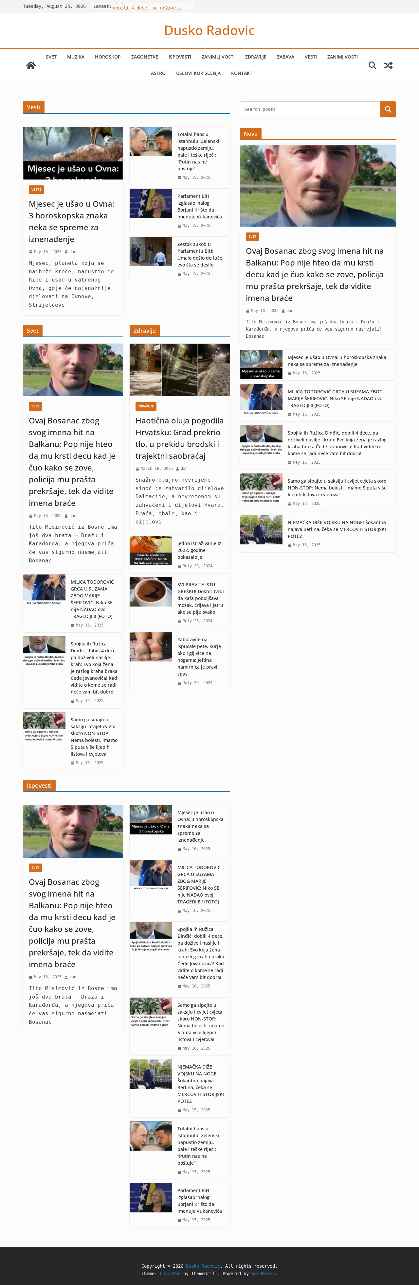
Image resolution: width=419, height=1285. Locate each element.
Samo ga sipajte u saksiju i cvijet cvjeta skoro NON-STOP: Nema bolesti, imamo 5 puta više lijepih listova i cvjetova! (94, 736)
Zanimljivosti (218, 57)
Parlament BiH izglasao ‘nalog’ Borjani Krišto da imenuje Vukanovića (199, 206)
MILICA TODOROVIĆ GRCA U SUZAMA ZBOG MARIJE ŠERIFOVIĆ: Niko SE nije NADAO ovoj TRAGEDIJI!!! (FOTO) (92, 599)
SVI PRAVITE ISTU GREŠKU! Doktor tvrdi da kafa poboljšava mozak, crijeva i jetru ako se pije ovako (200, 598)
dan (72, 251)
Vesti (311, 57)
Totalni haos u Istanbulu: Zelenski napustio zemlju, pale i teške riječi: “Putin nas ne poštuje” (198, 151)
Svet (51, 57)
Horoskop (108, 57)
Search (388, 109)
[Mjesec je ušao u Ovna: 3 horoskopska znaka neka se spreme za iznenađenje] (73, 153)
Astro (158, 73)
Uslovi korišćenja (198, 73)
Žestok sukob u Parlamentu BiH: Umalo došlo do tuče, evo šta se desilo (200, 254)
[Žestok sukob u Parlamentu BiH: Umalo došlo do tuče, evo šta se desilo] (151, 259)
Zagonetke (144, 57)
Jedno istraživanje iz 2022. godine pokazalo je (199, 550)
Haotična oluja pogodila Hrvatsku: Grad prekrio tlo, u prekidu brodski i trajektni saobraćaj (180, 438)
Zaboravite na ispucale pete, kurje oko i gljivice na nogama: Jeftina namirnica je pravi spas (199, 656)
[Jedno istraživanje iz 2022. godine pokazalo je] (151, 554)
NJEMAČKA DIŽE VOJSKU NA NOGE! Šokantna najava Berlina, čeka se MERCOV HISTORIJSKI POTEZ (200, 1084)
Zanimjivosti (342, 57)
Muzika (75, 57)
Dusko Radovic (209, 30)
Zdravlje (255, 57)
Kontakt (241, 73)
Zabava (285, 57)
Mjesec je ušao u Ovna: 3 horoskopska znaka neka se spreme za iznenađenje (71, 221)
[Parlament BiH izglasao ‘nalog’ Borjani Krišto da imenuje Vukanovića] (151, 211)
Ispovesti (180, 57)
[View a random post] (388, 65)
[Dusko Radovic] (31, 65)
